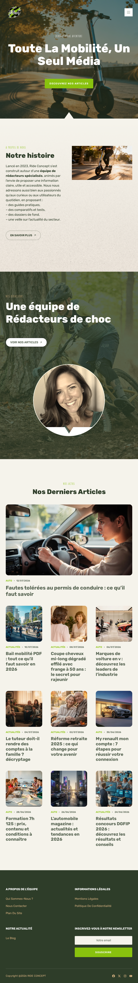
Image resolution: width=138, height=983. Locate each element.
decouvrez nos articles (68, 83)
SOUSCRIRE (103, 952)
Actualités (13, 647)
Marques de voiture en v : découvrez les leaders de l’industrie (110, 664)
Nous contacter (16, 906)
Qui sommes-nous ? (19, 898)
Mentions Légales (86, 898)
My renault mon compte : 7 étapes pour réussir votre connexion (112, 749)
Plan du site (14, 913)
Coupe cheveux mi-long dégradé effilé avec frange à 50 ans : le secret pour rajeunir (68, 666)
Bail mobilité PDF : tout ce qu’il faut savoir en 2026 (24, 661)
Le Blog (11, 938)
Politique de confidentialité (93, 906)
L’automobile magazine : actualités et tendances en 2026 (65, 829)
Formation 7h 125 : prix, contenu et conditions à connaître (20, 829)
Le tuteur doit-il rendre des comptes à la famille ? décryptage (23, 749)
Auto (9, 580)
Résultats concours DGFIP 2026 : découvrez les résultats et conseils (113, 831)
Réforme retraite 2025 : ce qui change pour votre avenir (69, 746)
